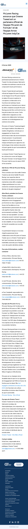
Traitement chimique (9, 475)
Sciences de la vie (9, 478)
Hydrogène (7, 483)
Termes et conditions (9, 515)
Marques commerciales (9, 492)
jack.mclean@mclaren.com (10, 285)
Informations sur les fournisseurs (11, 490)
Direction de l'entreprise (10, 501)
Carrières (7, 504)
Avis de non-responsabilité (10, 493)
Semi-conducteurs (9, 481)
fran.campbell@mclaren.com (10, 297)
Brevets (6, 489)
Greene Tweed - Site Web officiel (12, 435)
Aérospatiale (7, 470)
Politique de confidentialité (11, 516)
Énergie (6, 480)
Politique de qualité (9, 487)
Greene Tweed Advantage (10, 498)
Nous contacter (8, 506)
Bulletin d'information (9, 513)
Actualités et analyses (9, 510)
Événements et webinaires (10, 512)
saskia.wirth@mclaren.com (10, 274)
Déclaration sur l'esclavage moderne (12, 495)
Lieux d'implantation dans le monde (12, 499)
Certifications (8, 486)
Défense (7, 472)
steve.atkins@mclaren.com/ (10, 260)
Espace (6, 473)
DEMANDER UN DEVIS (18, 465)
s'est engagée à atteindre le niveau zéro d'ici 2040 (14, 385)
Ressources (7, 509)
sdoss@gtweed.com (8, 448)
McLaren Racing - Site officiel (11, 395)
